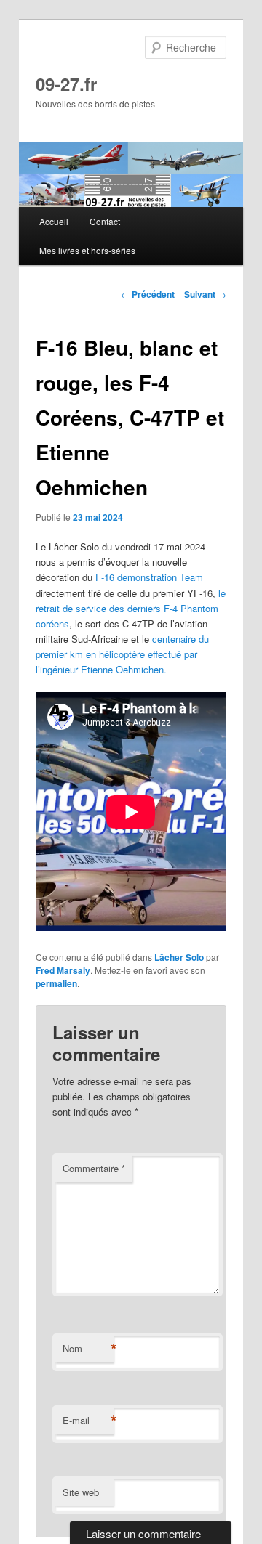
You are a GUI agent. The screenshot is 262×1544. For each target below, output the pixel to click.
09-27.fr (66, 83)
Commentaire (94, 1168)
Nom (88, 1348)
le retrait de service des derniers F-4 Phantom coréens (131, 608)
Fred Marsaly (63, 970)
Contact (105, 221)
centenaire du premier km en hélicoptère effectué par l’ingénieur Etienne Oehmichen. (122, 654)
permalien (56, 983)
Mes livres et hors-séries (87, 250)
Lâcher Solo (179, 957)
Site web (81, 1492)
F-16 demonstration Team (149, 577)
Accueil (53, 221)
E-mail (88, 1420)
